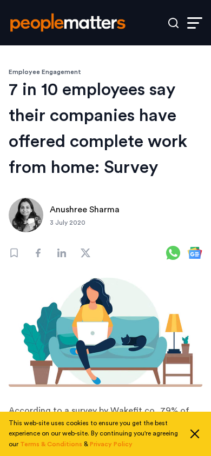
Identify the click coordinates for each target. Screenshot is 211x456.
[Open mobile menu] (194, 23)
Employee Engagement (45, 72)
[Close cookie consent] (194, 433)
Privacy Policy (111, 444)
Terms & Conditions (51, 444)
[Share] (37, 252)
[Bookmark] (14, 252)
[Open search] (173, 23)
